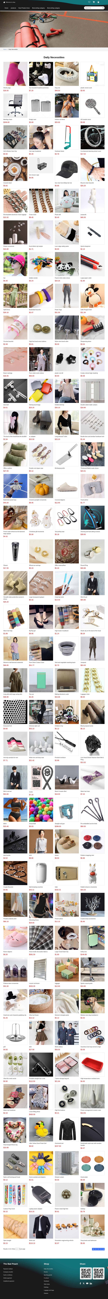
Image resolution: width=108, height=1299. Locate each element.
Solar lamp (47, 1284)
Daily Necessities (48, 1269)
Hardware (46, 1281)
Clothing (46, 1287)
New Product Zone (24, 8)
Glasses (46, 1293)
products (13, 8)
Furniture (46, 1278)
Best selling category (38, 8)
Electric (46, 1272)
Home (6, 8)
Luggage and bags (49, 1290)
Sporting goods (48, 1275)
